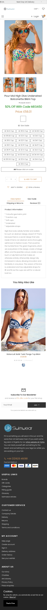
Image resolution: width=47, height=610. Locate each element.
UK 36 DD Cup (9, 136)
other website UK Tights (35, 442)
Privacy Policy (7, 582)
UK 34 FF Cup (37, 145)
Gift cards (6, 483)
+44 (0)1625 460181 (17, 458)
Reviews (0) (35, 203)
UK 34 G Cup (37, 150)
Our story (5, 572)
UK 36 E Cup (9, 140)
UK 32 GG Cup (23, 155)
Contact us (6, 510)
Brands (5, 479)
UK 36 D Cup (23, 131)
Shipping (5, 524)
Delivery (5, 517)
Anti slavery (6, 578)
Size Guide (25, 125)
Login (36, 16)
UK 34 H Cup (37, 159)
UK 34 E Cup (37, 136)
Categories (6, 486)
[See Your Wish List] (44, 9)
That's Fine (10, 603)
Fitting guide (7, 490)
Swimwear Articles (9, 497)
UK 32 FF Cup (23, 145)
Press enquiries (8, 585)
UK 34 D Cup (9, 131)
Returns (5, 520)
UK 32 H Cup (23, 159)
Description (16, 199)
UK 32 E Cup (23, 136)
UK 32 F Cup (23, 140)
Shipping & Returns (15, 203)
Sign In (4, 548)
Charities (5, 575)
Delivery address (8, 551)
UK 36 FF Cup (9, 150)
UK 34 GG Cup (37, 155)
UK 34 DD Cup (37, 131)
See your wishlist (8, 558)
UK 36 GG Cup (9, 159)
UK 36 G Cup (9, 155)
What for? (12, 597)
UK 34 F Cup (37, 140)
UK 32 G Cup (23, 150)
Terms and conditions (11, 527)
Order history (7, 555)
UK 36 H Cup (23, 164)
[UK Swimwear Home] (9, 9)
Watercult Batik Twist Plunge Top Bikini (23, 354)
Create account (8, 544)
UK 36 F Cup (9, 145)
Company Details (9, 513)
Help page (6, 541)
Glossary (5, 493)
